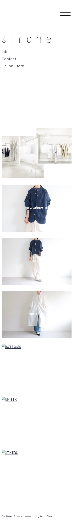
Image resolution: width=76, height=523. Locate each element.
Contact (9, 59)
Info (5, 52)
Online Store (13, 66)
